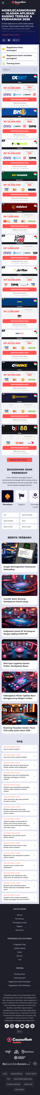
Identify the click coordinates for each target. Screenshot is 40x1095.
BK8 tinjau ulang (20, 135)
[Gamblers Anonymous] (16, 1051)
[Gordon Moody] (19, 1057)
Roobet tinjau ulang (19, 420)
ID (18, 1032)
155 (19, 959)
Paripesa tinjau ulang (19, 356)
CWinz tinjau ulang (19, 388)
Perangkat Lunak (19, 922)
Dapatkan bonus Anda (20, 99)
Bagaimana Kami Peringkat (20, 981)
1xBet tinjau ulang (19, 103)
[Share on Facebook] (9, 40)
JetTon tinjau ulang (19, 293)
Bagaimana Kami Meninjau (19, 985)
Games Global (19, 948)
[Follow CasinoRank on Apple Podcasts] (32, 1026)
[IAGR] (8, 1051)
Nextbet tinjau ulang (19, 325)
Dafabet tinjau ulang (19, 230)
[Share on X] (4, 40)
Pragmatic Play (20, 944)
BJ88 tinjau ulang (19, 451)
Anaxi (19, 952)
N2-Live (20, 956)
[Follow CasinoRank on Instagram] (12, 1026)
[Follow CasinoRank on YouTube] (22, 1026)
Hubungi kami (19, 978)
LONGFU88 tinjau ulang (19, 261)
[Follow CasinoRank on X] (17, 1026)
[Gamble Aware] (17, 1063)
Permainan (19, 919)
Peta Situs (20, 930)
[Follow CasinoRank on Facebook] (7, 1026)
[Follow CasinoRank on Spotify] (27, 1026)
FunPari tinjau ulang (19, 166)
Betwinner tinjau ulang (19, 198)
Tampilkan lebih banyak (18, 460)
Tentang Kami (19, 974)
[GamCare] (28, 1051)
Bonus (19, 915)
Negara (20, 926)
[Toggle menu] (3, 3)
